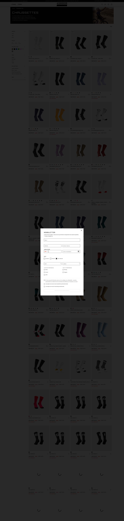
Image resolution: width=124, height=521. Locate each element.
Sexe (45, 256)
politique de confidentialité (67, 280)
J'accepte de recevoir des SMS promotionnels (55, 286)
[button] (46, 251)
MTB (46, 274)
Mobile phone (47, 249)
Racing (65, 269)
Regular (65, 272)
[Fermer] (81, 230)
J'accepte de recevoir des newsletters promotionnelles (57, 283)
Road (47, 269)
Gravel (47, 272)
